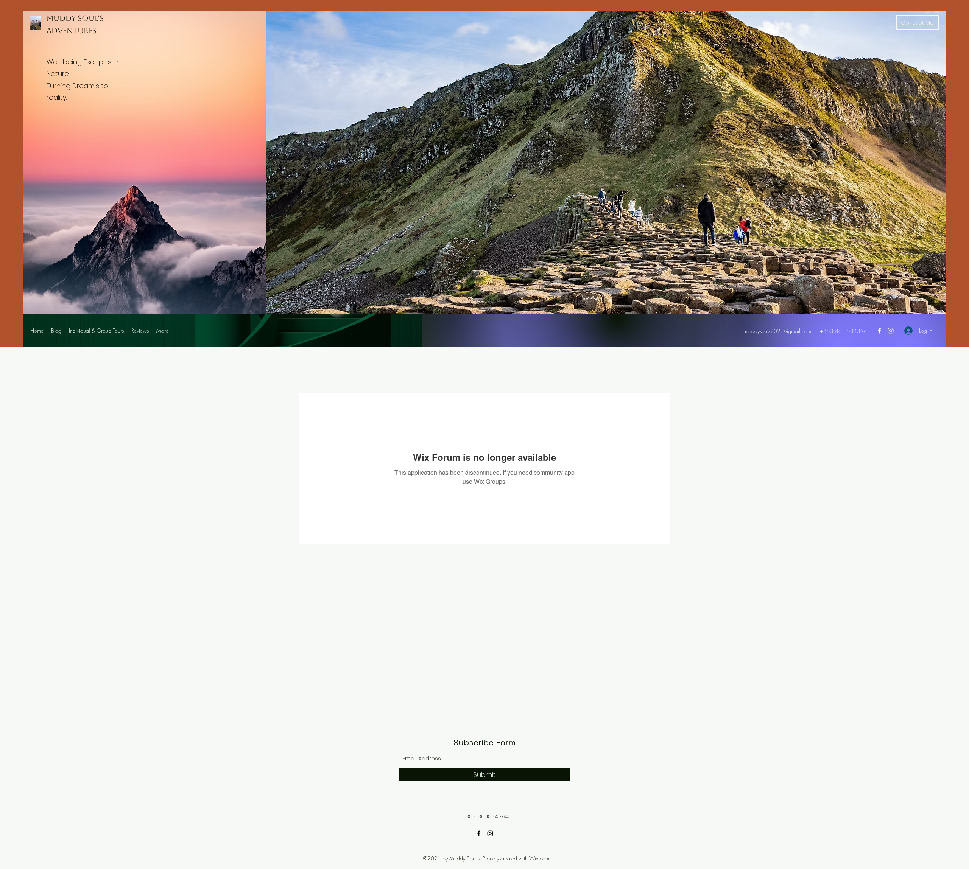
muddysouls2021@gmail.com (778, 330)
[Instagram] (890, 330)
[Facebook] (879, 330)
